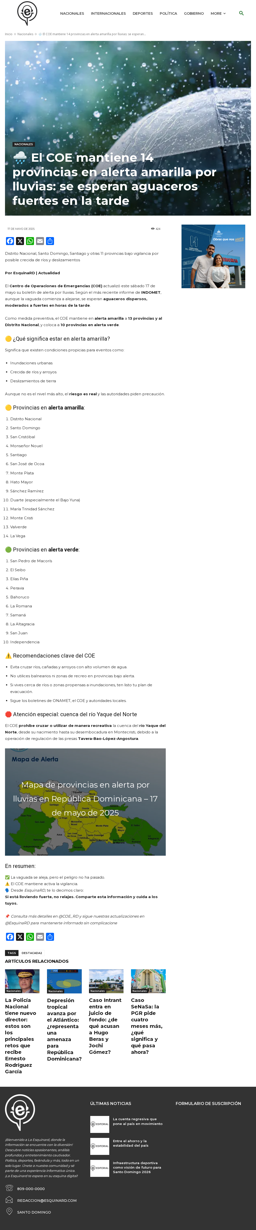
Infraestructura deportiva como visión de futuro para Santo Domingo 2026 (137, 1167)
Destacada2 (32, 953)
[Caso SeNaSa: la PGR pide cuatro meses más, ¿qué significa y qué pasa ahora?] (148, 981)
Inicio (8, 34)
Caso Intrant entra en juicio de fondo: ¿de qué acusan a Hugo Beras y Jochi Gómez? (105, 1026)
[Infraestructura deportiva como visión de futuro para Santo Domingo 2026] (99, 1168)
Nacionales (25, 34)
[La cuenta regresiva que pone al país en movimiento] (99, 1124)
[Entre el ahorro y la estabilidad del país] (99, 1146)
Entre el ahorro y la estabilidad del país (130, 1143)
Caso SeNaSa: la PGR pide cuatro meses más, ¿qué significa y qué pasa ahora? (146, 1026)
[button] (241, 13)
